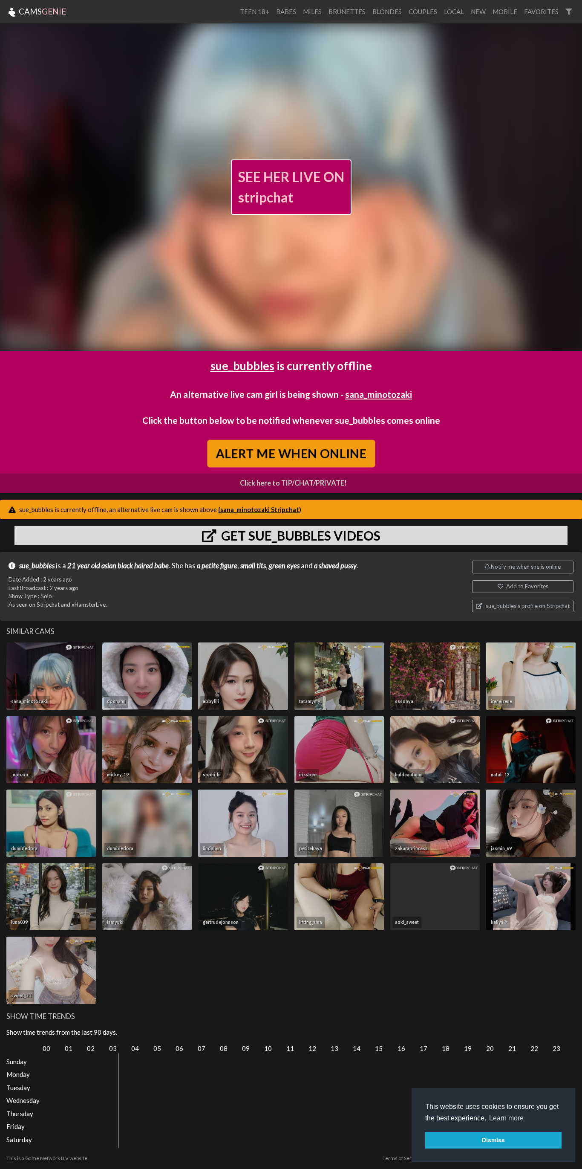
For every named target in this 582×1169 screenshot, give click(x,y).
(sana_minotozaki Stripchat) (259, 509)
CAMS (41, 11)
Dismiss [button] (493, 1140)
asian (108, 565)
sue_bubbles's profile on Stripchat (527, 605)
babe (161, 565)
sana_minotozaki (378, 394)
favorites (541, 11)
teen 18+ (254, 11)
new (478, 11)
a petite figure (217, 565)
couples (423, 11)
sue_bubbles (242, 366)
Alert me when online (291, 453)
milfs (312, 11)
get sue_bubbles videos (299, 535)
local (454, 11)
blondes (387, 11)
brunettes (347, 11)
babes (286, 11)
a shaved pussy (335, 565)
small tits (253, 565)
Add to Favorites (526, 586)
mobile (505, 11)
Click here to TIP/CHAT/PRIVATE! (293, 483)
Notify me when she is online (525, 566)
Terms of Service (402, 1158)
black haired (135, 565)
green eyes (284, 565)
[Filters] (568, 11)
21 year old (83, 565)
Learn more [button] (506, 1118)
